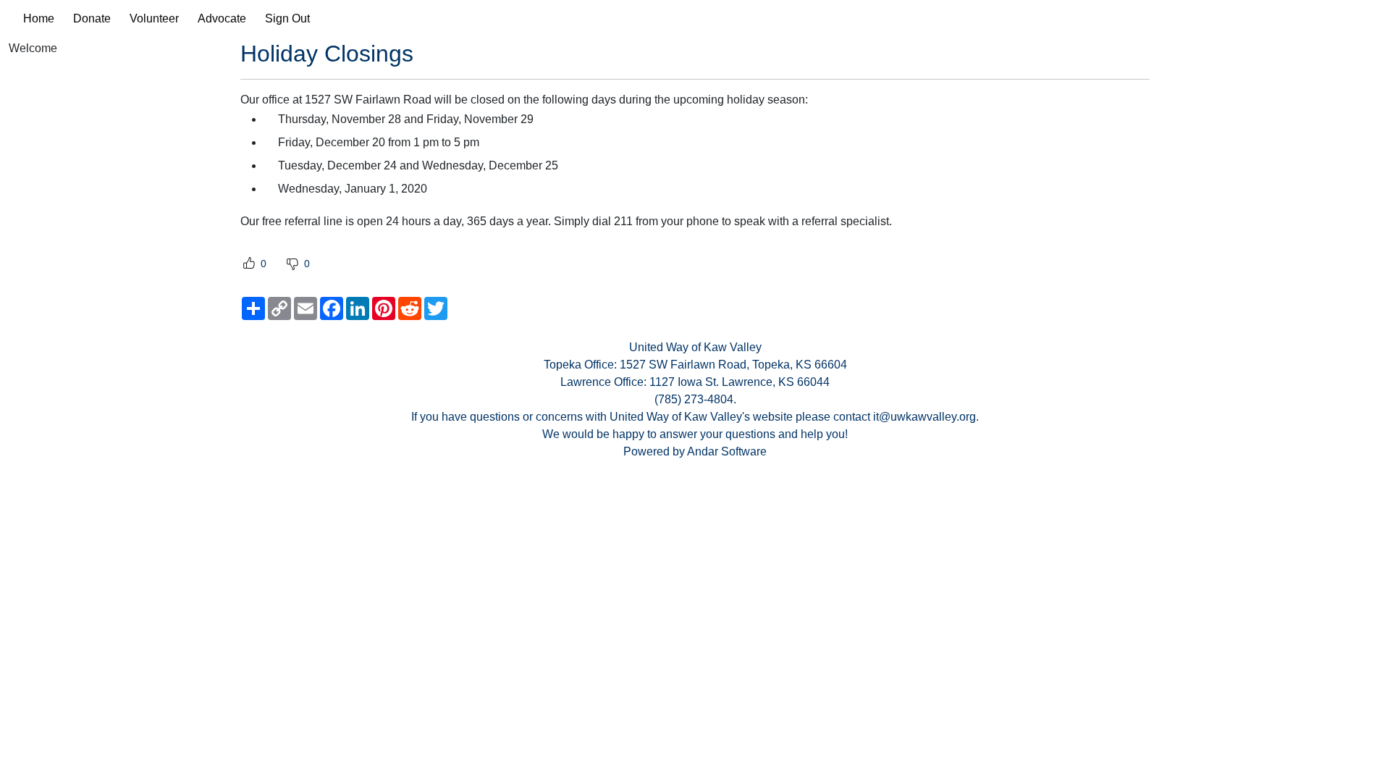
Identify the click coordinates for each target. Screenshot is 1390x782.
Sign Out (287, 18)
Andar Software (727, 451)
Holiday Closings (326, 54)
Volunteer (154, 18)
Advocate (222, 18)
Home (38, 18)
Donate (92, 18)
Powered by (655, 451)
